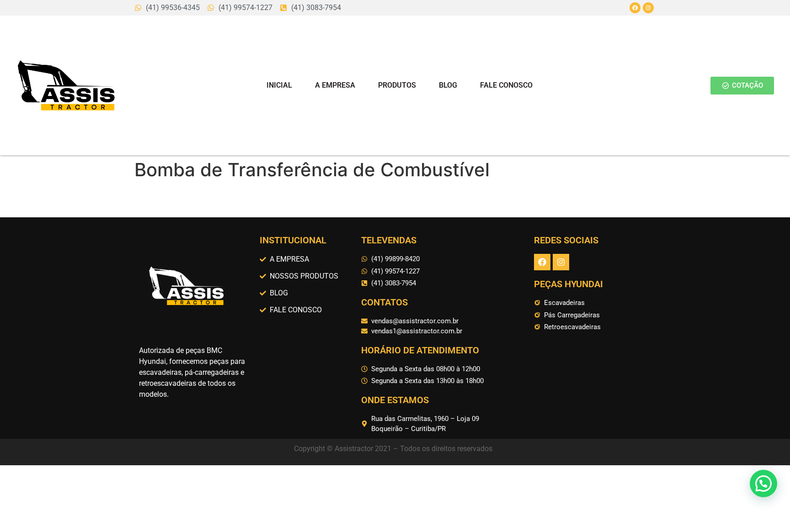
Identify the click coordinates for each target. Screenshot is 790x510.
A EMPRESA (335, 85)
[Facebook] (635, 7)
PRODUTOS (397, 85)
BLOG (448, 85)
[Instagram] (648, 7)
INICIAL (279, 85)
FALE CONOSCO (506, 85)
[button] (763, 483)
